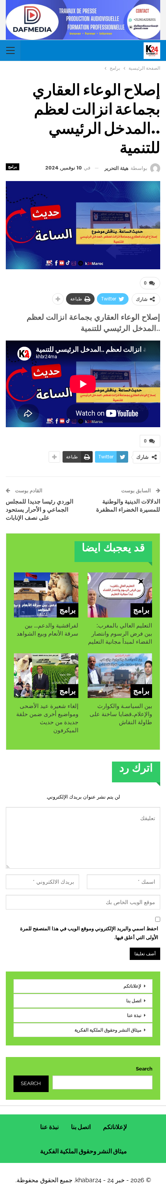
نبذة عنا (134, 1015)
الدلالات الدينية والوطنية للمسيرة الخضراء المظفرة (128, 505)
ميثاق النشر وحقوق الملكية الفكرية (108, 1030)
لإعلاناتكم (132, 986)
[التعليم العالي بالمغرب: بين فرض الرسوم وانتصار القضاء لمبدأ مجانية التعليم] (120, 594)
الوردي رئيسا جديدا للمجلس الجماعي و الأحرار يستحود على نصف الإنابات (39, 509)
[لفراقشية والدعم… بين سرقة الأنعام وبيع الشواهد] (46, 594)
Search (144, 1069)
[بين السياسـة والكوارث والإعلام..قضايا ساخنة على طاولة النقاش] (120, 675)
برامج (12, 166)
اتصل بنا (133, 1000)
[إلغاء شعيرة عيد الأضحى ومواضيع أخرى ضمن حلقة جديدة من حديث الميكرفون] (46, 675)
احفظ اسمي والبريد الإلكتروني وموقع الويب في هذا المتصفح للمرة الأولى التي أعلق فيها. (89, 933)
